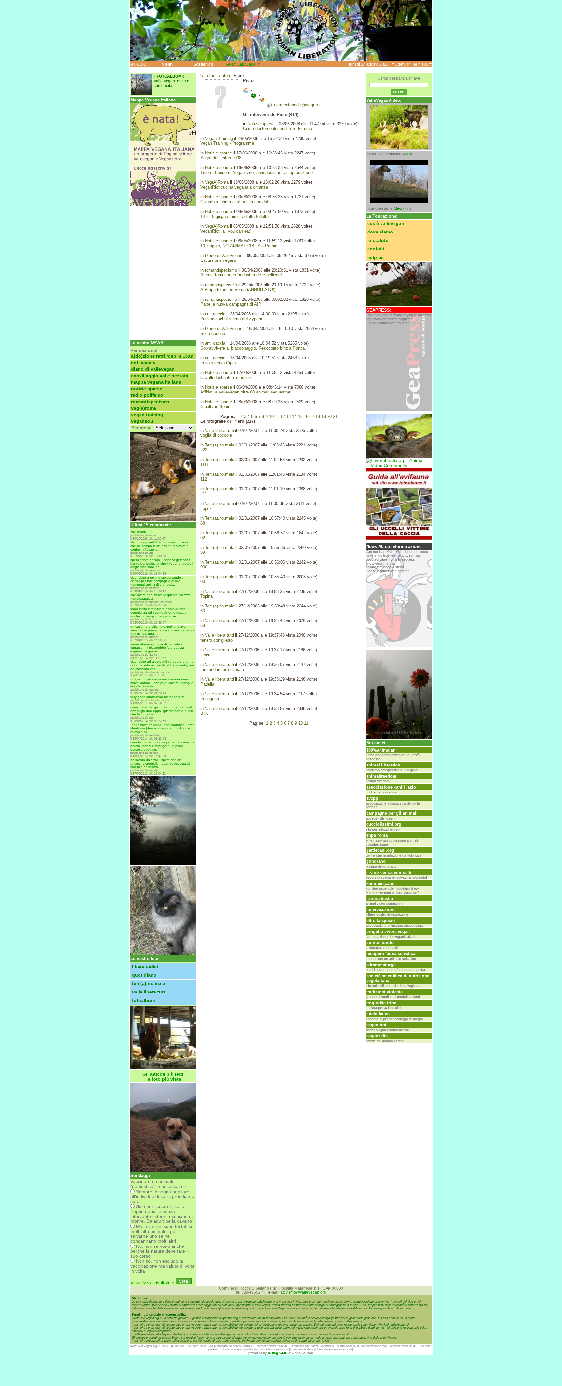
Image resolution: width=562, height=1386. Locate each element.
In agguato (210, 698)
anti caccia (143, 362)
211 (203, 493)
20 (329, 416)
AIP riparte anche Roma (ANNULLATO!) (237, 289)
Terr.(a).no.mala (148, 983)
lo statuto (378, 240)
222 (203, 449)
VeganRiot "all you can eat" (226, 231)
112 (203, 479)
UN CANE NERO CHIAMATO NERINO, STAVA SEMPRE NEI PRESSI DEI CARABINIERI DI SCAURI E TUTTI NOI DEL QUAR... (162, 630)
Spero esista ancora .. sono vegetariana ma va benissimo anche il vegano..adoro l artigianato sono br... (161, 563)
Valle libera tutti (149, 992)
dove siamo (380, 232)
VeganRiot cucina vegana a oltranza (234, 187)
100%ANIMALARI (381, 750)
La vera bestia (379, 898)
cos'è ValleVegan (385, 223)
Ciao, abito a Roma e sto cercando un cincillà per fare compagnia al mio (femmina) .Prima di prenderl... (158, 581)
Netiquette (229, 1301)
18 (317, 416)
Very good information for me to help (157, 697)
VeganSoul (142, 421)
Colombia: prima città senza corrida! (234, 201)
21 (335, 416)
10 (271, 416)
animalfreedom (381, 776)
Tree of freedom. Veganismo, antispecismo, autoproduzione (256, 172)
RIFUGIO (138, 64)
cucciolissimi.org (383, 824)
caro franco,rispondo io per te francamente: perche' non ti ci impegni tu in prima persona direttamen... (162, 745)
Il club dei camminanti (388, 872)
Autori (224, 75)
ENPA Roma (377, 835)
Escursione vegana (218, 260)
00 (202, 581)
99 (202, 552)
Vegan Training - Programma (227, 143)
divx (398, 208)
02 (202, 537)
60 (202, 610)
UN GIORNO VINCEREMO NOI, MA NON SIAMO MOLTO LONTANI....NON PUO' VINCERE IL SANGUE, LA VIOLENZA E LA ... (162, 682)
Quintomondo (380, 942)
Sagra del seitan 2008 (220, 157)
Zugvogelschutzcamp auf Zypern (231, 318)
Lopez (206, 508)
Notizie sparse (146, 388)
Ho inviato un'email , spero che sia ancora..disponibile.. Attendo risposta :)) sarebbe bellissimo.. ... (160, 763)
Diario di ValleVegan (153, 369)
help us (375, 257)
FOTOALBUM (143, 1000)
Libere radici (145, 966)
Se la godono (212, 333)
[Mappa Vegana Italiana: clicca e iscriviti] (163, 204)
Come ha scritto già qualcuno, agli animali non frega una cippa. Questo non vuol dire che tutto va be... (162, 710)
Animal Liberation (383, 765)
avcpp (372, 798)
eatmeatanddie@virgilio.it (298, 104)
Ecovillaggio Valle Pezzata (159, 375)
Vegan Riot (376, 1024)
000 (203, 567)
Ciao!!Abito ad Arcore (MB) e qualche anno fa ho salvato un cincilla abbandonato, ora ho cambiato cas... (162, 665)
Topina (206, 596)
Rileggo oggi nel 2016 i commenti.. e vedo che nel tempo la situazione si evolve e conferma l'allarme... (161, 545)
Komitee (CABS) (380, 883)
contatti (375, 249)
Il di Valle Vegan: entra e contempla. (171, 81)
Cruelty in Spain (215, 406)
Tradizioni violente (384, 991)
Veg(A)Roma (143, 408)
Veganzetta (377, 1035)
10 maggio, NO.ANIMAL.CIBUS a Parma (238, 245)
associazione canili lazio (391, 787)
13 (288, 416)
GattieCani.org (380, 850)
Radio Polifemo (147, 395)
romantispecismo (150, 401)
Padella (207, 684)
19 (323, 416)
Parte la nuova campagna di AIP (230, 304)
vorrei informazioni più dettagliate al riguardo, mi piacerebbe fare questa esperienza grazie (157, 647)
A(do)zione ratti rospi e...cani (163, 356)
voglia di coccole (216, 435)
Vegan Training (147, 414)
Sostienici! (203, 64)
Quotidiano (144, 975)
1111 (204, 464)
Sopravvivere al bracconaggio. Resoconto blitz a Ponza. (253, 348)
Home (209, 75)
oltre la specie (380, 920)
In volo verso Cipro (218, 362)
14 (294, 416)
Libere (206, 654)
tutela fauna (378, 1013)
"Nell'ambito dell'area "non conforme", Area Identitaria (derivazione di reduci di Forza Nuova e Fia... (162, 728)
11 (277, 416)
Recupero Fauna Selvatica (390, 953)
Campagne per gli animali (392, 813)
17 (312, 416)
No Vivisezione (380, 909)
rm (407, 208)
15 (300, 416)
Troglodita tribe (381, 1002)
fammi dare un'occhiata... (224, 669)
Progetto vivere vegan (388, 931)
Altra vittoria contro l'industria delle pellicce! (241, 275)
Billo (204, 713)
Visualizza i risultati (149, 1282)
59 (202, 625)
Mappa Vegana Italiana (156, 382)
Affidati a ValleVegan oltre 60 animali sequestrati (245, 392)
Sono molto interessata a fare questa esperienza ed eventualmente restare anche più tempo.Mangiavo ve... (158, 612)
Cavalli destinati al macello (225, 377)
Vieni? (167, 64)
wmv (407, 154)
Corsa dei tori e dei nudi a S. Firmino (277, 128)
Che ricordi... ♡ (141, 532)
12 (282, 416)
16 (306, 416)
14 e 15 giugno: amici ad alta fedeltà (234, 216)
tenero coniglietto (216, 640)
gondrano (376, 861)
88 (202, 523)
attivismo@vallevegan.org (303, 1292)
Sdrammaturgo (381, 964)
